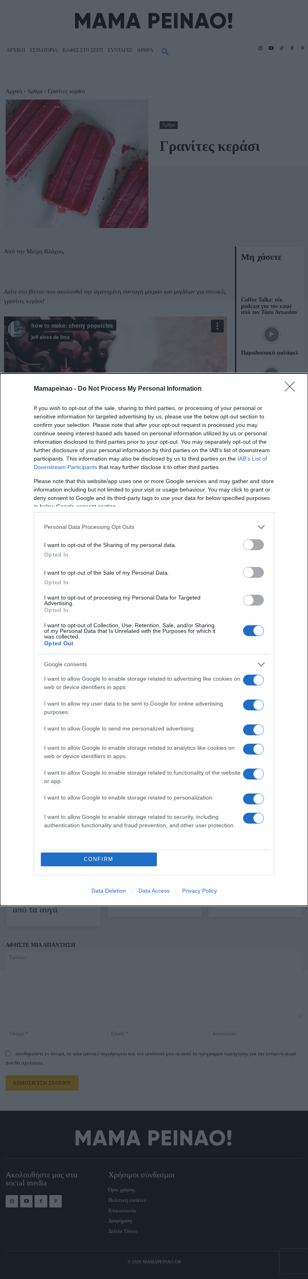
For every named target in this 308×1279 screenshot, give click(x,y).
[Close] (292, 389)
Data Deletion (108, 890)
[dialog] (154, 639)
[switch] (253, 544)
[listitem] (154, 527)
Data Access (154, 890)
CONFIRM (98, 859)
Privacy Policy (199, 890)
